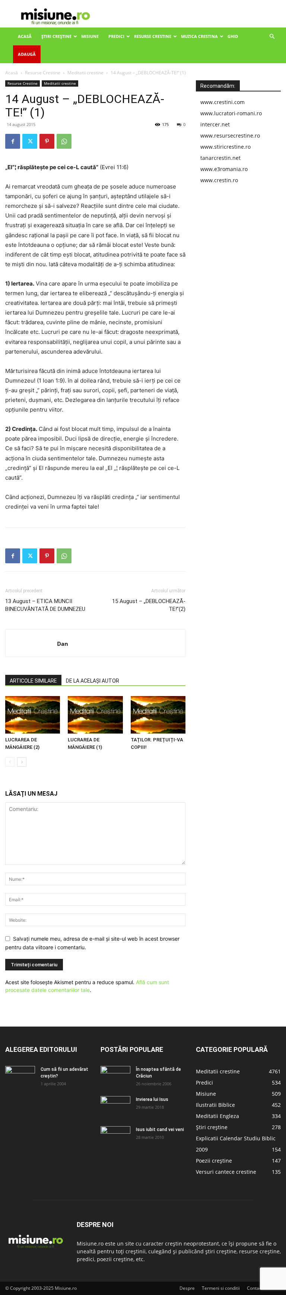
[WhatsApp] (64, 141)
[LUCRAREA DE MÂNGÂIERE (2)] (32, 715)
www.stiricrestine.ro (225, 146)
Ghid (233, 36)
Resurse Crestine (152, 36)
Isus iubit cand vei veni (160, 1129)
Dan (62, 643)
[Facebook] (12, 141)
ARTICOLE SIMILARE (33, 681)
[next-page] (21, 762)
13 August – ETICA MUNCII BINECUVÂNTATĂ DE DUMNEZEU (45, 605)
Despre (187, 1288)
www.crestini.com (222, 102)
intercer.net (215, 124)
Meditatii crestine (85, 73)
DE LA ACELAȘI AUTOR (92, 681)
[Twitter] (29, 141)
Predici (116, 36)
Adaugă (27, 54)
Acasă (25, 36)
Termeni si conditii (221, 1288)
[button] (272, 36)
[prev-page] (10, 762)
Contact (255, 1288)
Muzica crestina (199, 36)
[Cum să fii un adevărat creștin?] (20, 1076)
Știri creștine (56, 36)
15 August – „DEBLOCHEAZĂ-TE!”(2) (148, 605)
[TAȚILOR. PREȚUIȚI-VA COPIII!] (158, 715)
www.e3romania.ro (224, 169)
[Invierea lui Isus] (115, 1106)
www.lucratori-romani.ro (231, 113)
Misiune (90, 36)
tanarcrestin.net (220, 157)
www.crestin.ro (219, 180)
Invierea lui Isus (152, 1099)
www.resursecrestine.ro (230, 135)
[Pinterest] (46, 141)
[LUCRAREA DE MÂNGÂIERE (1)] (95, 715)
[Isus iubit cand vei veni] (115, 1136)
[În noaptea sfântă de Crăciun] (115, 1076)
